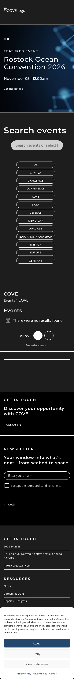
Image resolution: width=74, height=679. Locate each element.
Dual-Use (35, 228)
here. (57, 485)
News (7, 586)
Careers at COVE (14, 593)
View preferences (37, 664)
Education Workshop (35, 236)
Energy (35, 244)
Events (9, 300)
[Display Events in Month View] (48, 335)
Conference (36, 188)
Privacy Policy (24, 673)
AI (35, 164)
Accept (37, 643)
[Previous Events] (33, 344)
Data (35, 204)
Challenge (36, 180)
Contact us (12, 425)
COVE (35, 196)
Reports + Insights (15, 601)
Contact (53, 673)
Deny (37, 654)
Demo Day (35, 220)
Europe (35, 252)
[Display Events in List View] (37, 335)
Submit (9, 505)
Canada (35, 172)
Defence (35, 212)
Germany (36, 260)
